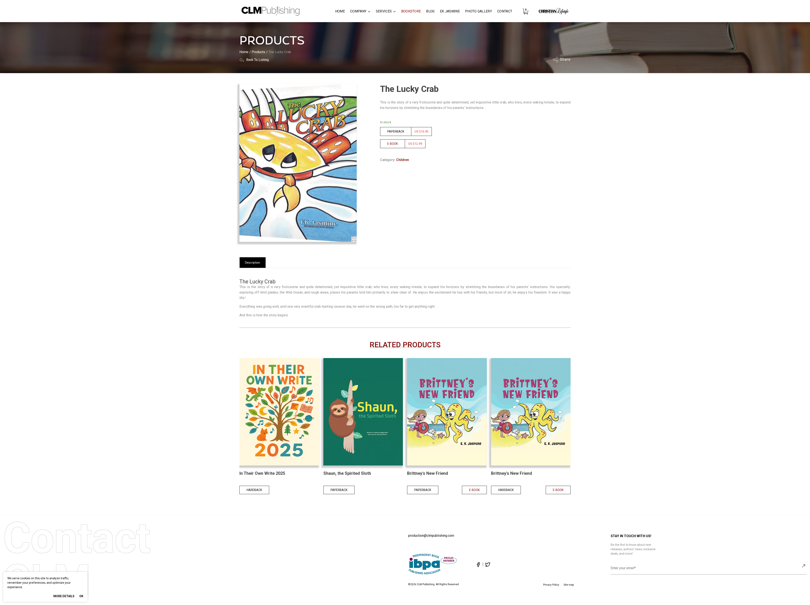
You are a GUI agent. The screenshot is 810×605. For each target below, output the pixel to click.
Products (258, 52)
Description (252, 262)
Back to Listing (257, 60)
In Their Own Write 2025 (262, 473)
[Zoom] (354, 239)
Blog (430, 11)
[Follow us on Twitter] (486, 564)
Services (384, 11)
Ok (81, 596)
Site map (569, 584)
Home (340, 11)
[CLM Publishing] (271, 11)
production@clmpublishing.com (431, 536)
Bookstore (411, 11)
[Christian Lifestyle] (553, 13)
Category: (387, 160)
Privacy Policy (551, 584)
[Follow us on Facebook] (478, 564)
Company (358, 11)
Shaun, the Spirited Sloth (347, 473)
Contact (504, 11)
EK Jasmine (450, 11)
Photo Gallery (478, 11)
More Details (63, 596)
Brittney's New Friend (427, 473)
